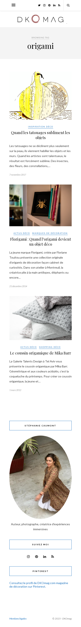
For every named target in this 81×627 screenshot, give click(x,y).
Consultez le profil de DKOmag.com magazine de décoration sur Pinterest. (38, 584)
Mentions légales (18, 618)
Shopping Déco (50, 347)
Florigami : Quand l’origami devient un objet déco (40, 242)
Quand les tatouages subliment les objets (40, 135)
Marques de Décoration (50, 233)
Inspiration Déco (40, 126)
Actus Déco (22, 233)
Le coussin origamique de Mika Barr (40, 353)
